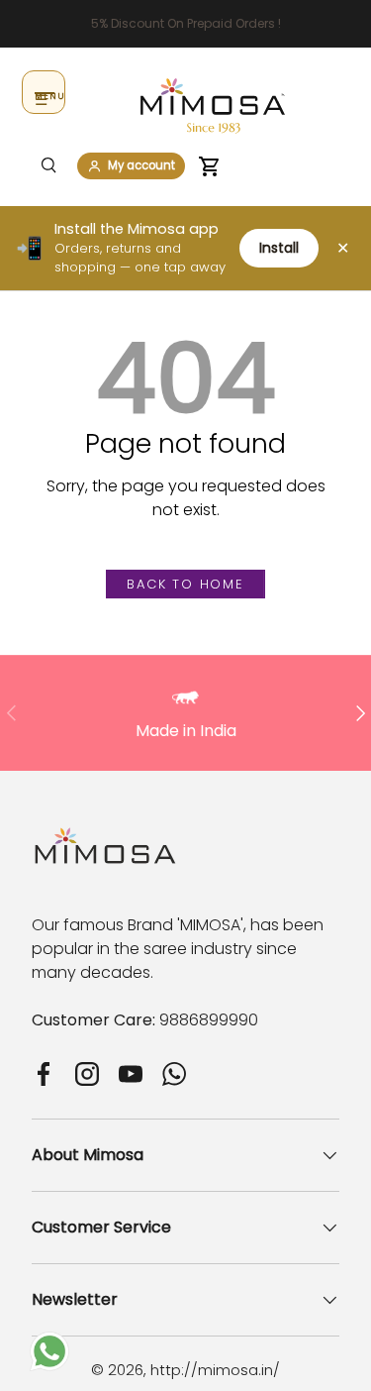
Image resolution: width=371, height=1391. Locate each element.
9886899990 (208, 1020)
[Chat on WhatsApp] (49, 1343)
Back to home (185, 584)
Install (279, 248)
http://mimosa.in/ (215, 1369)
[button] (210, 166)
